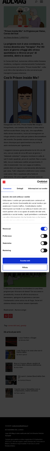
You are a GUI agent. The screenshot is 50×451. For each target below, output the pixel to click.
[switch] (44, 236)
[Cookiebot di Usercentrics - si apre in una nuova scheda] (37, 182)
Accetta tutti (25, 261)
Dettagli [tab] (20, 188)
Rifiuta (25, 267)
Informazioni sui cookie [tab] (37, 188)
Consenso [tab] (7, 188)
